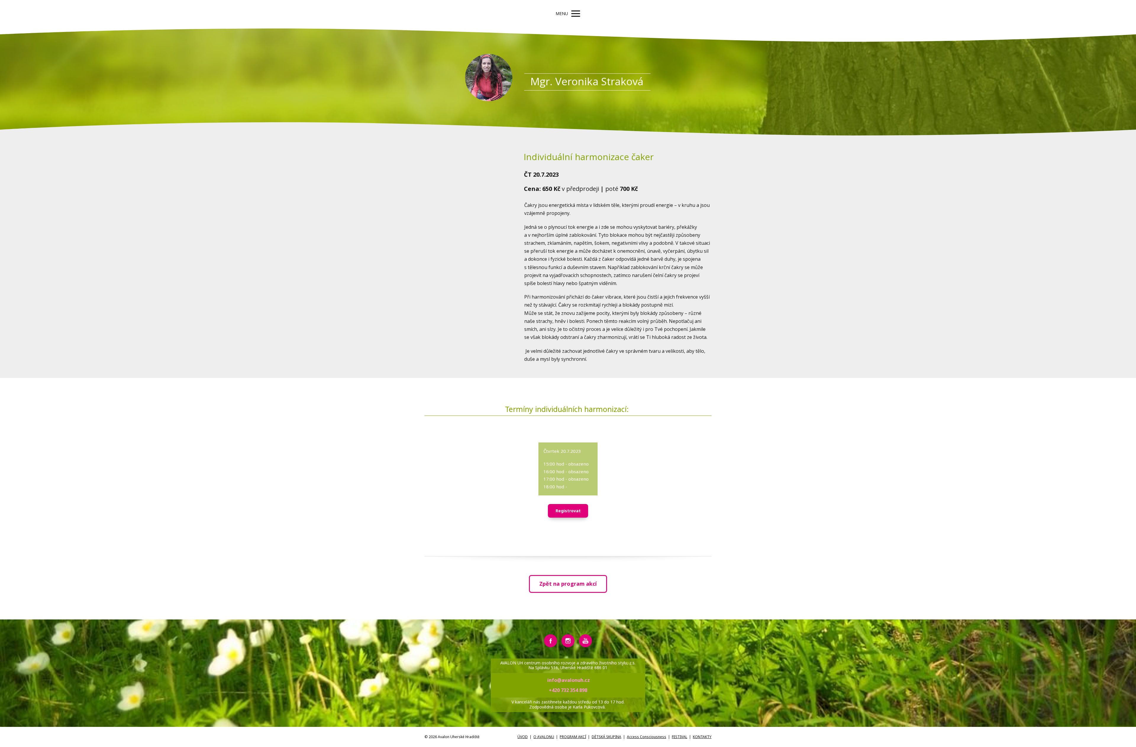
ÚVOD (522, 736)
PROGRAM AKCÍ (573, 736)
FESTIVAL (679, 736)
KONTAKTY (702, 736)
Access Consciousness (646, 736)
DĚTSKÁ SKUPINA (606, 736)
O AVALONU (543, 736)
